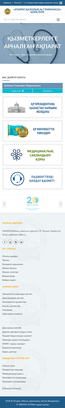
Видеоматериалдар (11, 348)
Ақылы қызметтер (11, 306)
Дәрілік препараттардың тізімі (17, 332)
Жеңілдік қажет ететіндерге (16, 340)
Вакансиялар (8, 276)
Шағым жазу (8, 366)
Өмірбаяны (47, 91)
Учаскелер (7, 310)
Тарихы (5, 260)
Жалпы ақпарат (10, 256)
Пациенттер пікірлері (12, 370)
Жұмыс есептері (10, 272)
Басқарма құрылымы (12, 264)
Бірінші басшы (9, 268)
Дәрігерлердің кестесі (13, 298)
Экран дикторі (9, 352)
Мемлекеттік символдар (14, 378)
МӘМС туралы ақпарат (13, 344)
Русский (17, 3)
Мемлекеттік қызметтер (14, 302)
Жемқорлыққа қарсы (12, 374)
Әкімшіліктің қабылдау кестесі (17, 294)
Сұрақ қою (16, 91)
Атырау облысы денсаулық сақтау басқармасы (36, 401)
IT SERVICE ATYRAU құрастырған (32, 405)
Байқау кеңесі (9, 280)
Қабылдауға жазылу (12, 314)
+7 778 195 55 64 (16, 19)
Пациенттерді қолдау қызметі (17, 336)
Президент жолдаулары (14, 381)
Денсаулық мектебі (11, 328)
